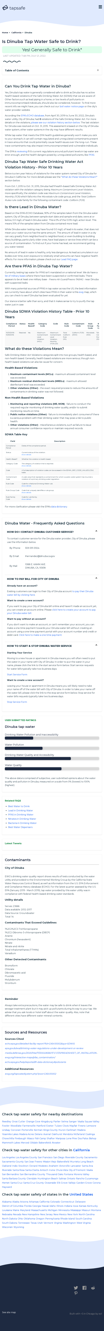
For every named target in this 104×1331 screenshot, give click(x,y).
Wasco (30, 1138)
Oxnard (33, 1166)
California (81, 1150)
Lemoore (91, 1125)
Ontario (71, 1178)
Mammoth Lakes (11, 1142)
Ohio (20, 1218)
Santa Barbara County (14, 1178)
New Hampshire (30, 1214)
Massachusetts (39, 1210)
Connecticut (67, 1201)
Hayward (7, 1187)
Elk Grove (62, 1183)
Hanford (41, 1125)
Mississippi (75, 1210)
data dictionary (59, 506)
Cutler (21, 1121)
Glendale (32, 1178)
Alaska (15, 1201)
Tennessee (24, 1223)
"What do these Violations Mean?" (79, 177)
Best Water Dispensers (20, 827)
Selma (64, 1121)
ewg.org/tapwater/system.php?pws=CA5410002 (30, 1074)
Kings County (50, 1130)
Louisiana (7, 1210)
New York (72, 1214)
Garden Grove (84, 1183)
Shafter (51, 1138)
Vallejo (72, 1183)
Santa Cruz (16, 1183)
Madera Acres (26, 1134)
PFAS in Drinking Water (20, 814)
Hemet (6, 1183)
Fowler (6, 1125)
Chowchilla (8, 1138)
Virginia (58, 1223)
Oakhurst (57, 1134)
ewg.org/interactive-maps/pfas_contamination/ (30, 1057)
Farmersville (29, 1125)
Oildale (34, 1142)
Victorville (64, 1166)
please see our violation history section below (55, 122)
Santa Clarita (32, 1170)
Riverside (7, 1170)
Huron (62, 1130)
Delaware (80, 1201)
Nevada (17, 1214)
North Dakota (9, 1218)
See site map (9, 1312)
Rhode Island (67, 1218)
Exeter (50, 1125)
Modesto (43, 1166)
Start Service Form (17, 674)
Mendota (68, 1134)
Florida (28, 1206)
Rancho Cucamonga (87, 1178)
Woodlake (16, 1125)
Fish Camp (40, 1138)
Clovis (66, 1125)
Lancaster (76, 1166)
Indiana (68, 1206)
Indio (15, 1166)
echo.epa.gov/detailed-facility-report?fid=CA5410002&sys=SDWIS (40, 1043)
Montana (96, 1210)
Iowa (75, 1206)
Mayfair (73, 1125)
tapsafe (16, 8)
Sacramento (90, 1157)
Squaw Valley (92, 1121)
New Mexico (60, 1214)
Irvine (52, 1170)
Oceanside (50, 1183)
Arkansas (34, 1201)
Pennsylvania (52, 1218)
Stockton (23, 1166)
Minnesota (64, 1210)
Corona (96, 1183)
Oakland (6, 1166)
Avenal (47, 1134)
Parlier (57, 1121)
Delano (39, 1134)
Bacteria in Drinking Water (22, 823)
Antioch (44, 1170)
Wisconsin (7, 1227)
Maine (16, 1210)
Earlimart (71, 1130)
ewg (81, 292)
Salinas (62, 1178)
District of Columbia (12, 1206)
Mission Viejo (49, 1161)
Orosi (14, 1121)
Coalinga (90, 1134)
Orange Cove (33, 1121)
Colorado (55, 1201)
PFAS (91, 155)
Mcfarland (79, 1134)
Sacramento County (13, 1161)
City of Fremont (77, 1170)
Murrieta (75, 1161)
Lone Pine (71, 1138)
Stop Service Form (17, 702)
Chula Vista (62, 1170)
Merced (25, 1142)
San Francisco (45, 1157)
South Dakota (9, 1223)
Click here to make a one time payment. (40, 635)
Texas (33, 1223)
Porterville (27, 1130)
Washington (69, 1223)
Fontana (68, 1174)
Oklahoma (29, 1218)
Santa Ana (87, 1166)
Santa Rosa (19, 1170)
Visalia (81, 1121)
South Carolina (84, 1218)
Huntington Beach (48, 1178)
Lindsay (6, 1130)
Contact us (10, 1289)
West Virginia (84, 1223)
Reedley (6, 1121)
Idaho (52, 1206)
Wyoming (19, 1227)
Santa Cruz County (33, 1183)
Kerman (38, 1130)
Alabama (7, 1201)
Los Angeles (8, 1157)
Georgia (36, 1206)
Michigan (53, 1210)
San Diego (58, 1157)
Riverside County (74, 1157)
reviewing (22, 151)
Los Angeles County (26, 1157)
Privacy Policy (32, 1289)
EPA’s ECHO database (32, 115)
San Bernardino (10, 1174)
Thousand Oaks (54, 1174)
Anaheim (53, 1166)
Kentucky (92, 1206)
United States (81, 1194)
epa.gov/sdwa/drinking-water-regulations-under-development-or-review (44, 1048)
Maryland (25, 1210)
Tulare (58, 1125)
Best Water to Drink (19, 806)
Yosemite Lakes (10, 1134)
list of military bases (15, 276)
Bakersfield (45, 1142)
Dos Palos (83, 1138)
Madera (81, 1130)
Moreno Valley (81, 1174)
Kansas (82, 1206)
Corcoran (16, 1130)
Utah (40, 1223)
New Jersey (46, 1214)
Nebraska (7, 1214)
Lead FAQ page (69, 259)
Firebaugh (20, 1138)
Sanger (73, 1121)
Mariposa (60, 1138)
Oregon (40, 1218)
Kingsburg (47, 1121)
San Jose (29, 1161)
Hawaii (45, 1206)
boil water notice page (72, 106)
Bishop (92, 1138)
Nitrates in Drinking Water (22, 819)
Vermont (48, 1223)
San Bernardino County (32, 1174)
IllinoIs (59, 1206)
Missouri (86, 1210)
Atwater (56, 1142)
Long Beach (86, 1161)
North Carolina (87, 1214)
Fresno (82, 1125)
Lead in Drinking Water (20, 810)
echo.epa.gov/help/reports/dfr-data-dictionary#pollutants (35, 1062)
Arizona (24, 1201)
